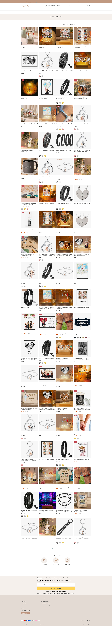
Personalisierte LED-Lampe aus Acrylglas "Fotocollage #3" (82, 71)
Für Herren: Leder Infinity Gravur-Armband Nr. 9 (29, 511)
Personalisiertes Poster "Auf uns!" (27, 331)
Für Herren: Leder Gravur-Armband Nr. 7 (63, 459)
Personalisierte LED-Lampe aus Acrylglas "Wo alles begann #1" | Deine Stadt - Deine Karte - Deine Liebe (47, 308)
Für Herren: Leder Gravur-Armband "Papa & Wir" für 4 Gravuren (47, 281)
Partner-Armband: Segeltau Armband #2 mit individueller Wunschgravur (29, 204)
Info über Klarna (44, 606)
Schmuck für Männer (43, 9)
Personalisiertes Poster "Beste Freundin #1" (47, 383)
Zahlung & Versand (45, 601)
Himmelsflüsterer (88, 624)
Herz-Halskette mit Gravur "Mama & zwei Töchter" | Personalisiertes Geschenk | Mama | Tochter (47, 177)
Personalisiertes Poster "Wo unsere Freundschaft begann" (45, 98)
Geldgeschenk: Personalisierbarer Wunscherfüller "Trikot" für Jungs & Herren (64, 487)
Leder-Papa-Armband (25, 307)
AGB (22, 606)
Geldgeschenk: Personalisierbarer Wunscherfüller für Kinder (80, 511)
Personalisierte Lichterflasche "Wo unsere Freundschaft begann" (29, 487)
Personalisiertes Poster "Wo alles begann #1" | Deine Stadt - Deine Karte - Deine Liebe (82, 281)
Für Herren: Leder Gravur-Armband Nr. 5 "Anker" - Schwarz (64, 71)
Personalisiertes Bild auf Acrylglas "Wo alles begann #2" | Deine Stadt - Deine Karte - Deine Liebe (64, 384)
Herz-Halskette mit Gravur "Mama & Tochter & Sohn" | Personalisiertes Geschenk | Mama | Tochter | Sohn (81, 124)
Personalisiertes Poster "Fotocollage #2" (82, 307)
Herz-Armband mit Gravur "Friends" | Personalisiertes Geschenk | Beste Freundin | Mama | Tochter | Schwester (64, 177)
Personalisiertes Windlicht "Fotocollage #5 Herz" (29, 124)
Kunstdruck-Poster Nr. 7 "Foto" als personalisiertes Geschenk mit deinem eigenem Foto (81, 359)
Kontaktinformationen (46, 603)
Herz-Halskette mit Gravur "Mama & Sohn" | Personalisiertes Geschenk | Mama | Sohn (82, 151)
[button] (32, 9)
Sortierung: (72, 24)
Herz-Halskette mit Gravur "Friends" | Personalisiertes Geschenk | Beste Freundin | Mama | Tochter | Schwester (29, 281)
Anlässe (70, 9)
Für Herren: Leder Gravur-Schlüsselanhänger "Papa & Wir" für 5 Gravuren (63, 538)
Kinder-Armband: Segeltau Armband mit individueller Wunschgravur (64, 124)
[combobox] (57, 5)
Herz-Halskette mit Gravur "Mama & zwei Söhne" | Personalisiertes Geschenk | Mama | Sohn (47, 255)
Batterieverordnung (45, 605)
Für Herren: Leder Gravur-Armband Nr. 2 (46, 150)
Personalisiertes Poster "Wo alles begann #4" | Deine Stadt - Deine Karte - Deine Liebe (29, 71)
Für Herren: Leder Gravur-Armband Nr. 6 (46, 358)
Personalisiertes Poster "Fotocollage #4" (47, 459)
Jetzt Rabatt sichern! (56, 588)
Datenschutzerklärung (69, 593)
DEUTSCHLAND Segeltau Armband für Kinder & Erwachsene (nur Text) (64, 332)
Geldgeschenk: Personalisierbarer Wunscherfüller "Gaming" (27, 255)
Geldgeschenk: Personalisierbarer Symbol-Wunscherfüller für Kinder (29, 409)
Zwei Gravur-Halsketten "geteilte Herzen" (82, 203)
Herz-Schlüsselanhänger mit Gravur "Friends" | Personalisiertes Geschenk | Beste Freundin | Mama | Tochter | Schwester (28, 460)
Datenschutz (23, 603)
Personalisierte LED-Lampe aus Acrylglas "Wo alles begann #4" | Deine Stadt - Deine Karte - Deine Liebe (64, 255)
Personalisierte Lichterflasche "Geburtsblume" (27, 151)
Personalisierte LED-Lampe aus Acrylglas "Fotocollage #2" (46, 47)
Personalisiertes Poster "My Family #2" (81, 459)
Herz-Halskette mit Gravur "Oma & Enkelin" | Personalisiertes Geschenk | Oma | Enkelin (29, 433)
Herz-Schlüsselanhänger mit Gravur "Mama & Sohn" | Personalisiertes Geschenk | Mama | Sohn (82, 538)
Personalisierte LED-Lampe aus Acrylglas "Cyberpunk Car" (46, 511)
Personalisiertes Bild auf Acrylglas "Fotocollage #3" (62, 359)
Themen (75, 9)
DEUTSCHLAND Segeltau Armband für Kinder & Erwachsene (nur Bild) (82, 487)
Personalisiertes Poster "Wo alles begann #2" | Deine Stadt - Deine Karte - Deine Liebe (29, 359)
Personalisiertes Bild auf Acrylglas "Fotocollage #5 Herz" (62, 409)
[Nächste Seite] (60, 548)
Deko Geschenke (54, 9)
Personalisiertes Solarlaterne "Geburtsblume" (26, 98)
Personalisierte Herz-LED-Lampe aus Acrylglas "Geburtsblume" (46, 487)
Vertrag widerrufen (26, 613)
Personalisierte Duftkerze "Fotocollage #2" (47, 203)
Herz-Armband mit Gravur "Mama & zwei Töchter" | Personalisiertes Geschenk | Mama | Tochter (29, 538)
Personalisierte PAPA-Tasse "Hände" (28, 176)
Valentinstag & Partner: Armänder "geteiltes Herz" (80, 433)
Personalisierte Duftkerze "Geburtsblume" (82, 383)
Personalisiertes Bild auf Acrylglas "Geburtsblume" (62, 433)
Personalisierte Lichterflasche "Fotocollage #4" (47, 538)
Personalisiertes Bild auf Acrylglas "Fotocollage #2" (62, 47)
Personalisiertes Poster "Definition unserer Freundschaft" (47, 332)
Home (22, 12)
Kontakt (22, 608)
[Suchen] (68, 5)
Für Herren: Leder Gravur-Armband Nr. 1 (63, 203)
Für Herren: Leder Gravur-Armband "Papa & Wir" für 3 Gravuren (64, 98)
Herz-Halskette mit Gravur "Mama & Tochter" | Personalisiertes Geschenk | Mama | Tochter (46, 71)
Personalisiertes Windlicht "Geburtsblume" (29, 46)
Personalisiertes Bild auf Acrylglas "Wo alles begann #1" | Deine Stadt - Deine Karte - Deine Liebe (47, 124)
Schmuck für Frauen (32, 9)
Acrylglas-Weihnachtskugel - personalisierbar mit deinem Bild (80, 98)
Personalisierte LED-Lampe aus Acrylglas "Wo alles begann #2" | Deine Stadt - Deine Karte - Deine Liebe (47, 409)
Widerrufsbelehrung (25, 605)
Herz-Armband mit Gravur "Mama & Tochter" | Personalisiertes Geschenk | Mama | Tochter (63, 281)
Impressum (23, 601)
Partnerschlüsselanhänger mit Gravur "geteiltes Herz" (81, 230)
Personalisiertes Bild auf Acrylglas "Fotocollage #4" (80, 47)
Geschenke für (62, 9)
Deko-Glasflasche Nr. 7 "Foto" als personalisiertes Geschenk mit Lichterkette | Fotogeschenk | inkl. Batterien (29, 230)
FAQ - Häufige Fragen (25, 610)
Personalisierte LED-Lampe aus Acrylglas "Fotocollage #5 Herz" (64, 230)
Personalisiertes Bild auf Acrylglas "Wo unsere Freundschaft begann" (81, 255)
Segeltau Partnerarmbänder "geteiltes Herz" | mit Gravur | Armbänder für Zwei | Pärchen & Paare (82, 332)
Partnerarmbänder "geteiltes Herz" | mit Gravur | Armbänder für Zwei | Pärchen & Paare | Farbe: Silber (64, 511)
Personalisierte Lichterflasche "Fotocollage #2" (82, 177)
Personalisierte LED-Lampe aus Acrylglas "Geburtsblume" (64, 308)
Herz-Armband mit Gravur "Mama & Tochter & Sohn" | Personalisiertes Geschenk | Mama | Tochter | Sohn (45, 433)
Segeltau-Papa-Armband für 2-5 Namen (63, 150)
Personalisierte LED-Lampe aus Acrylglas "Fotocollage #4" (46, 230)
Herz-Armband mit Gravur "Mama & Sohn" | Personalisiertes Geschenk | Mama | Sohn (29, 384)
